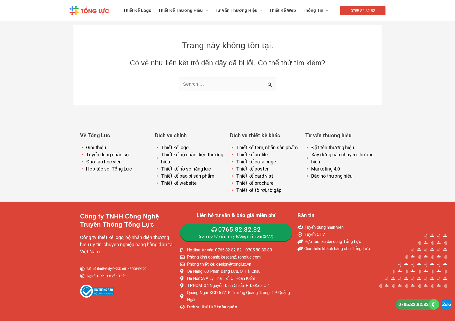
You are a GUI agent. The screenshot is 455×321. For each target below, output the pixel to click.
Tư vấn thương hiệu (236, 10)
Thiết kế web (282, 10)
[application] (205, 10)
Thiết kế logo (137, 10)
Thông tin (313, 10)
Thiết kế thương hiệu (180, 10)
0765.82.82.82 (413, 304)
